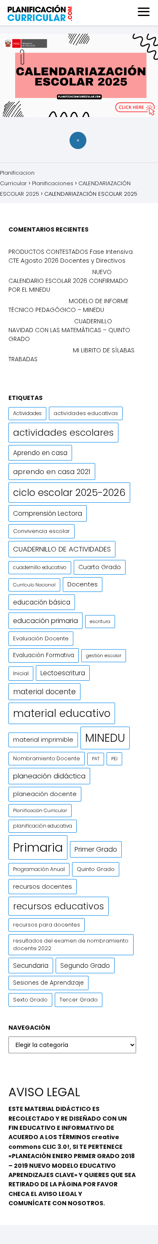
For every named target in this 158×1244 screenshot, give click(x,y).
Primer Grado (96, 849)
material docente (44, 692)
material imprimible (43, 739)
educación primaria (45, 621)
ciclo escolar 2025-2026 (69, 492)
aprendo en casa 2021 (52, 471)
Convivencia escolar (41, 531)
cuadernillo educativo (40, 567)
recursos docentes (42, 886)
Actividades (27, 413)
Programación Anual (39, 869)
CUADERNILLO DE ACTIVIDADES (62, 549)
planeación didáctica (49, 776)
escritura (100, 621)
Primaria (38, 847)
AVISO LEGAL (57, 1194)
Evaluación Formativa (43, 655)
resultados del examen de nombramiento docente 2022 (71, 944)
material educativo (61, 713)
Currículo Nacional (34, 584)
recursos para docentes (46, 924)
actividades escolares (63, 432)
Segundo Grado (85, 965)
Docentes (82, 584)
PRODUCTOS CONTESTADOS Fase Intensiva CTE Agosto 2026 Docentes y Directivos (70, 256)
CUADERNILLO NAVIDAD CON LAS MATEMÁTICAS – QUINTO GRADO (69, 330)
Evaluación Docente (41, 638)
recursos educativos (58, 906)
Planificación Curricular (40, 810)
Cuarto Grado (99, 567)
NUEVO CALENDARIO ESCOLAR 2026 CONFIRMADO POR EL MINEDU (68, 281)
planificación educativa (42, 826)
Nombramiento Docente (46, 758)
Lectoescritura (62, 673)
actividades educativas (86, 413)
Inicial (21, 673)
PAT (95, 759)
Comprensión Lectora (47, 513)
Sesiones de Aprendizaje (48, 983)
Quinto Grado (96, 869)
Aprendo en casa (40, 452)
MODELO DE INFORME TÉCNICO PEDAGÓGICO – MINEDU (68, 305)
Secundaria (30, 965)
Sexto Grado (30, 999)
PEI (114, 758)
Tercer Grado (78, 1000)
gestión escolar (103, 655)
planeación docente (45, 794)
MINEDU (105, 738)
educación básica (41, 602)
